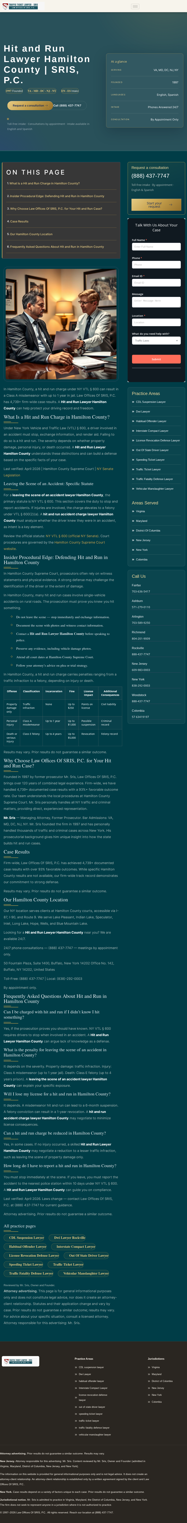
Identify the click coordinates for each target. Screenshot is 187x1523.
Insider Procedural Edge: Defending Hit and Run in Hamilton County (57, 196)
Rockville (138, 648)
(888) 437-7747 (150, 176)
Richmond (138, 632)
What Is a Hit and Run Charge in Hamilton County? (44, 183)
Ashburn (137, 601)
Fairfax (136, 585)
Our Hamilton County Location (31, 234)
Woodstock (139, 695)
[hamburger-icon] (135, 6)
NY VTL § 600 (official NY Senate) (72, 536)
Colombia (138, 710)
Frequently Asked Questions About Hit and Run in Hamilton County (57, 246)
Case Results (19, 221)
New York (138, 679)
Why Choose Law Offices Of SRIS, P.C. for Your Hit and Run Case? (56, 208)
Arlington (138, 616)
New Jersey (139, 663)
